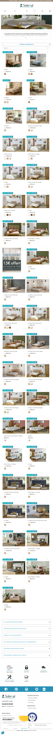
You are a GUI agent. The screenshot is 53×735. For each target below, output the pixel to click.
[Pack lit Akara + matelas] (38, 145)
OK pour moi (24, 728)
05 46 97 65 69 (7, 704)
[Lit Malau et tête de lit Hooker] (14, 229)
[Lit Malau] (38, 257)
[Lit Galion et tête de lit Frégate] (38, 342)
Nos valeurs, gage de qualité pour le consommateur (20, 642)
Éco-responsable (7, 715)
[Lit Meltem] (14, 88)
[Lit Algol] (38, 426)
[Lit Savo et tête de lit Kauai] (14, 314)
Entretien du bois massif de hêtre (14, 648)
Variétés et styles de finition (12, 635)
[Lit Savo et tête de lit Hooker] (38, 173)
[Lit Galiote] (14, 116)
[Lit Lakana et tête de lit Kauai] (38, 286)
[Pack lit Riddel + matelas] (38, 567)
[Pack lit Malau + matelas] (38, 229)
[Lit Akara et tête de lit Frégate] (14, 398)
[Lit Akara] (14, 173)
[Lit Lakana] (14, 511)
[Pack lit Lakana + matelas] (38, 483)
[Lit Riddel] (14, 596)
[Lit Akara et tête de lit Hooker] (38, 116)
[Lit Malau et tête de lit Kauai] (14, 342)
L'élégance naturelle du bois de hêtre (15, 628)
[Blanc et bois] (32, 130)
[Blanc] (5, 158)
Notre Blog (30, 702)
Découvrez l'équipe (32, 698)
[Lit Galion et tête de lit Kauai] (14, 286)
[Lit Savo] (38, 201)
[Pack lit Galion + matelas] (38, 539)
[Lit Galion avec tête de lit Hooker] (14, 539)
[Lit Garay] (38, 455)
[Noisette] (5, 74)
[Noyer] (7, 215)
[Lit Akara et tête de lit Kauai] (38, 314)
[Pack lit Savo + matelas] (14, 201)
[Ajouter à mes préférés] (24, 52)
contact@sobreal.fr (9, 706)
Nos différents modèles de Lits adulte (15, 655)
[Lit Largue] (38, 60)
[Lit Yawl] (38, 88)
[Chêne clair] (7, 102)
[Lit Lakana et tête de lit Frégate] (14, 370)
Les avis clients (31, 700)
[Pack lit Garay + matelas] (14, 455)
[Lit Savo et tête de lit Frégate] (38, 370)
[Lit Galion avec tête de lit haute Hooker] (38, 511)
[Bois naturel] (29, 74)
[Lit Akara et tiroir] (14, 145)
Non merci (6, 728)
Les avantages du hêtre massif (13, 622)
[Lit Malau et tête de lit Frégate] (38, 398)
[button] (2, 732)
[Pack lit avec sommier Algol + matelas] (14, 426)
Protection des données (40, 725)
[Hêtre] (29, 130)
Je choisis (15, 728)
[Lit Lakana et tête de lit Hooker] (14, 483)
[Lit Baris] (14, 60)
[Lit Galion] (14, 567)
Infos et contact (32, 708)
